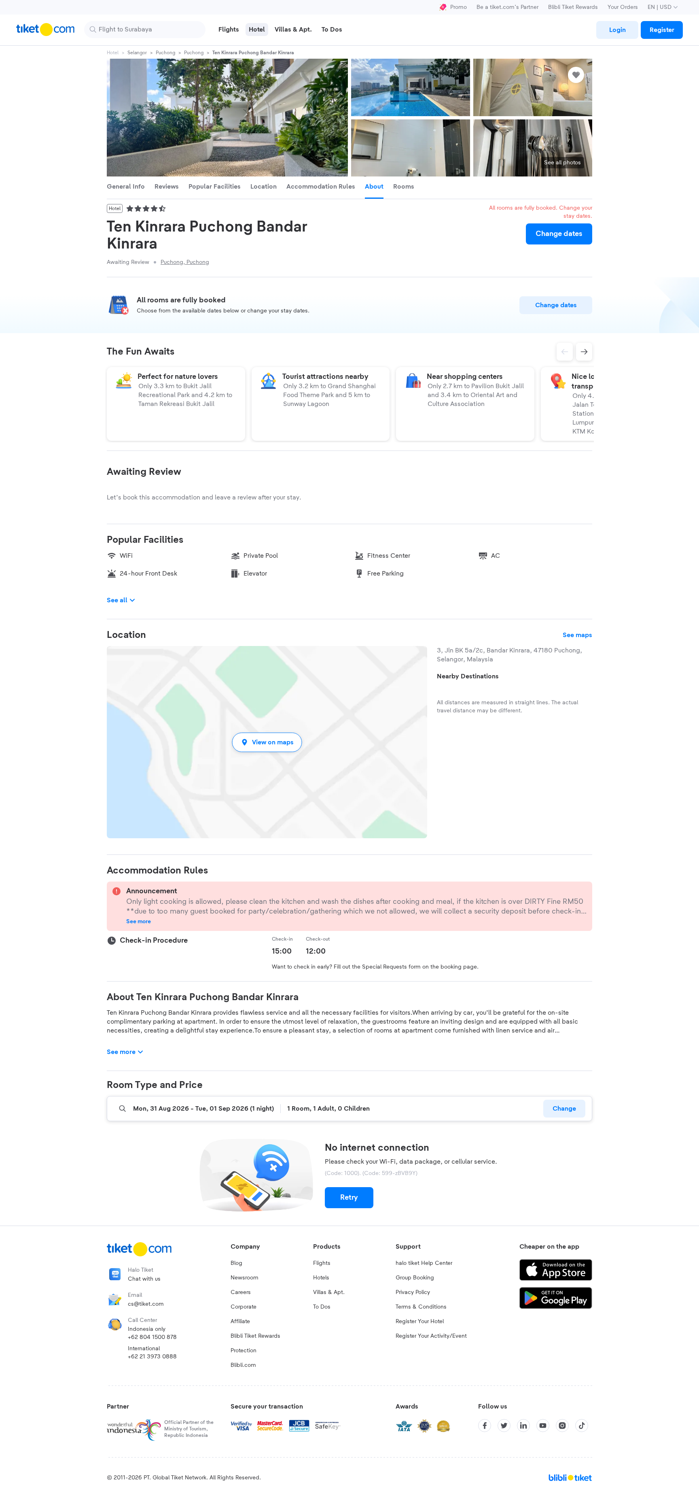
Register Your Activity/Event (431, 1336)
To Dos (321, 1307)
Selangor (137, 52)
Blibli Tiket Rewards (573, 7)
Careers (241, 1292)
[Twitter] (504, 1425)
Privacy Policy (413, 1292)
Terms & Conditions (421, 1307)
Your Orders (623, 7)
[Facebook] (484, 1425)
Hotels (321, 1277)
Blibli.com (243, 1365)
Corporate (243, 1307)
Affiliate (240, 1321)
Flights (321, 1263)
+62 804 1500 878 (152, 1337)
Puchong (165, 52)
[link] (617, 30)
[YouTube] (542, 1425)
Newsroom (244, 1277)
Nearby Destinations (468, 676)
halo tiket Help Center (424, 1263)
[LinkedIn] (523, 1425)
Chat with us (144, 1279)
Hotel (113, 52)
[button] (267, 742)
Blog (236, 1263)
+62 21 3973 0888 (152, 1356)
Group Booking (415, 1277)
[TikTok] (581, 1425)
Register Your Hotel (420, 1321)
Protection (243, 1350)
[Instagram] (562, 1425)
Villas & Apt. (329, 1292)
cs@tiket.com (146, 1304)
